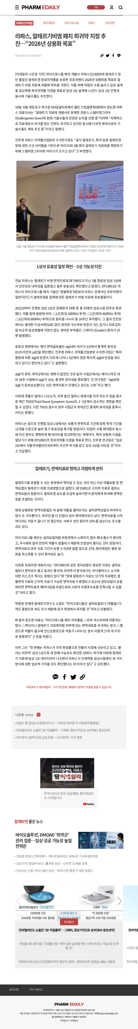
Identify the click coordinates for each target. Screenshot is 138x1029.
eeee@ (29, 715)
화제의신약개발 (24, 23)
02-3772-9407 (64, 1013)
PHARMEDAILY (36, 7)
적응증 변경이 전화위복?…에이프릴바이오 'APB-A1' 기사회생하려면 (57, 856)
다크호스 (69, 922)
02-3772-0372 (78, 1013)
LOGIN (111, 7)
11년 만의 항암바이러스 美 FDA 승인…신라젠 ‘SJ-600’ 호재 (51, 863)
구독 (96, 7)
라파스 (91, 23)
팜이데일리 (49, 23)
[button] (119, 901)
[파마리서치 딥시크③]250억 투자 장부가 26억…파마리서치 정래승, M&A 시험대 (67, 962)
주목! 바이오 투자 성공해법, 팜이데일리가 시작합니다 (69, 795)
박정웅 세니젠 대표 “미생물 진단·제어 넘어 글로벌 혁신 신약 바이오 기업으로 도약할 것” (69, 946)
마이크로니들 (72, 23)
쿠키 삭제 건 (35, 989)
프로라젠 (109, 23)
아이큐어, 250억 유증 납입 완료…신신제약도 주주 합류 (49, 737)
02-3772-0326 (41, 1013)
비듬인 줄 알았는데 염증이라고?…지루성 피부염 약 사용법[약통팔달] (57, 723)
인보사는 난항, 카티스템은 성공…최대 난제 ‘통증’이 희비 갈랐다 (54, 870)
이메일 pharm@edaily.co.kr (106, 1013)
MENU (17, 7)
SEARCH (120, 7)
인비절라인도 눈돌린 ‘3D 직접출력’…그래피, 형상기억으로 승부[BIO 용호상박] (63, 730)
